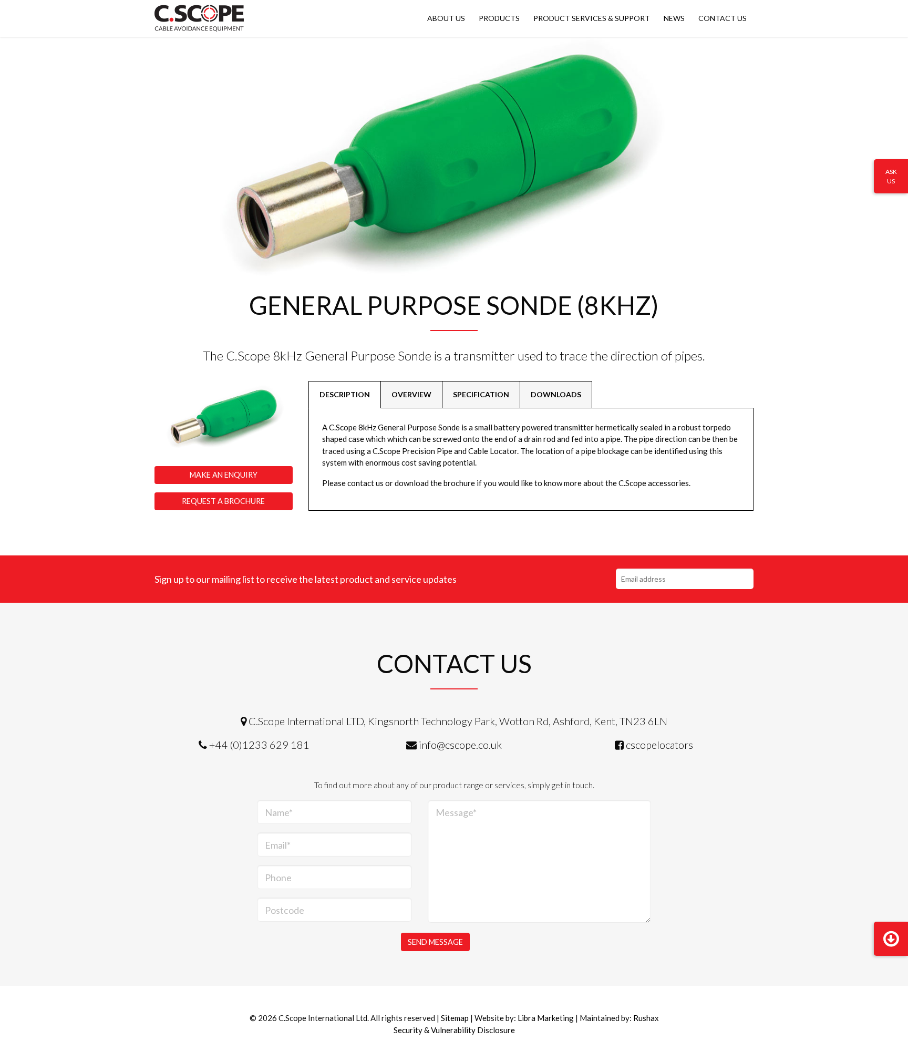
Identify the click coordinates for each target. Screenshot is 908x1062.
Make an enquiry (223, 474)
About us (446, 18)
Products (499, 18)
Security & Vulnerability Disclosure (454, 1030)
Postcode (284, 910)
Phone (278, 877)
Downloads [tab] (556, 394)
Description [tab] (344, 394)
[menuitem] (446, 18)
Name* (279, 812)
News (674, 18)
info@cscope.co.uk (460, 744)
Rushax (646, 1018)
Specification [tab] (481, 394)
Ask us (891, 176)
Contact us (722, 18)
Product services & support (591, 18)
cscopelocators (659, 744)
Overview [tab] (411, 394)
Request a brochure (223, 501)
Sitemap (455, 1018)
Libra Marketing (546, 1018)
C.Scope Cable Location (199, 18)
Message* (456, 812)
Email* (278, 845)
